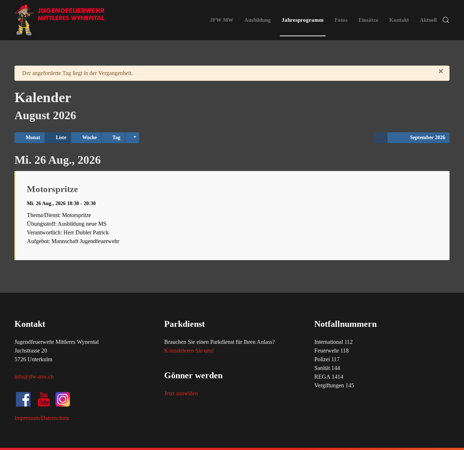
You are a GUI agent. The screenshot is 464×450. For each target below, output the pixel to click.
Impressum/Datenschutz (41, 418)
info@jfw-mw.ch (34, 377)
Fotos (341, 20)
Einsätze (368, 20)
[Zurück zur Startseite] (59, 20)
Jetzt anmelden (181, 393)
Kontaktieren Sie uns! (189, 350)
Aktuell (428, 20)
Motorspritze (52, 189)
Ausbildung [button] (257, 20)
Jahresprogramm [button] (303, 20)
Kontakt (399, 20)
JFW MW (221, 20)
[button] (446, 20)
